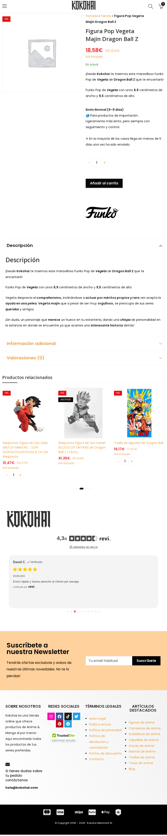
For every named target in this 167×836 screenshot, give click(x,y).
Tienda (106, 16)
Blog (132, 769)
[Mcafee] (64, 737)
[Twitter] (76, 716)
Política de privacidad (105, 730)
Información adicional (31, 343)
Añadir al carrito (104, 183)
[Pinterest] (59, 723)
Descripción (20, 245)
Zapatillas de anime (144, 740)
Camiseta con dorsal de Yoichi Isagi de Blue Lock (55, 590)
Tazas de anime (141, 763)
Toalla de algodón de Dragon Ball (138, 442)
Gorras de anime (141, 746)
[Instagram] (51, 716)
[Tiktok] (68, 716)
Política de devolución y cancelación (99, 742)
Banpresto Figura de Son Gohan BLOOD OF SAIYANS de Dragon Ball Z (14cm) (82, 447)
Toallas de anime (142, 757)
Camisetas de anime (145, 728)
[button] (76, 489)
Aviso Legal (97, 718)
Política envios (100, 724)
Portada (92, 16)
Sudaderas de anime (144, 734)
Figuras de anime (142, 722)
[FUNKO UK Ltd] (102, 212)
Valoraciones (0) (25, 358)
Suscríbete (146, 660)
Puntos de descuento (105, 753)
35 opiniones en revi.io (83, 547)
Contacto (96, 759)
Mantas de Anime (142, 751)
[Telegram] (68, 723)
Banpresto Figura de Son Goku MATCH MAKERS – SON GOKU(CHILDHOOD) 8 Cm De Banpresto (25, 449)
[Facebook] (59, 716)
